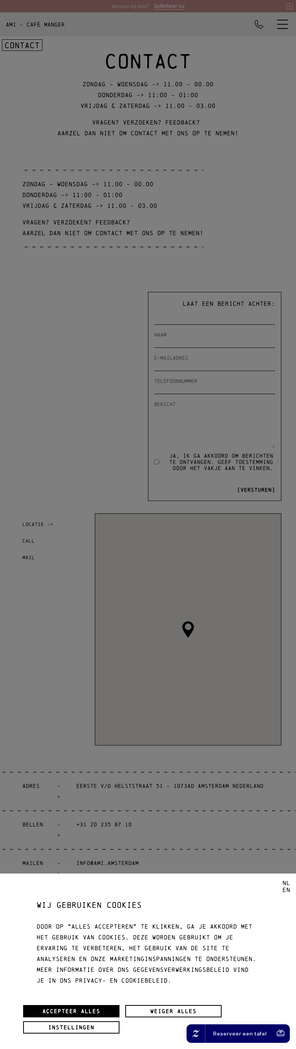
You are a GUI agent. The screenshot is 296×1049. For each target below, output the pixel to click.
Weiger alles (173, 1011)
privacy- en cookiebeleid (121, 980)
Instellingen (71, 1027)
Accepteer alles (71, 1011)
